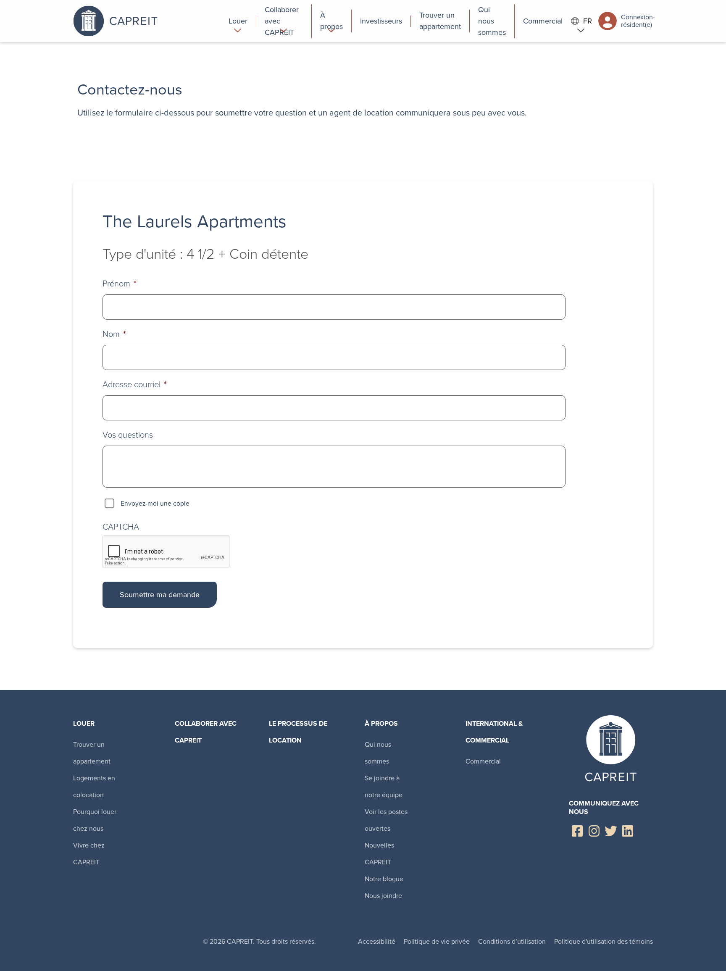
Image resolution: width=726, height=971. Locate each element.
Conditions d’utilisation (512, 941)
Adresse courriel (135, 384)
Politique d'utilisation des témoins (603, 941)
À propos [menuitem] (381, 723)
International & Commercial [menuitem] (494, 732)
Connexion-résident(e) (637, 20)
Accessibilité (376, 941)
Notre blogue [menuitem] (384, 879)
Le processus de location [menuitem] (298, 732)
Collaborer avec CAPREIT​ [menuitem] (206, 732)
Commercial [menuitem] (483, 761)
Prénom (120, 283)
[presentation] (166, 551)
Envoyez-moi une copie (155, 503)
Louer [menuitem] (84, 723)
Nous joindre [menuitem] (383, 895)
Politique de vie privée (437, 941)
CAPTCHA (121, 526)
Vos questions (128, 434)
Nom (114, 333)
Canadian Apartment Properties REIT (146, 21)
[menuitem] (238, 21)
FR (587, 21)
